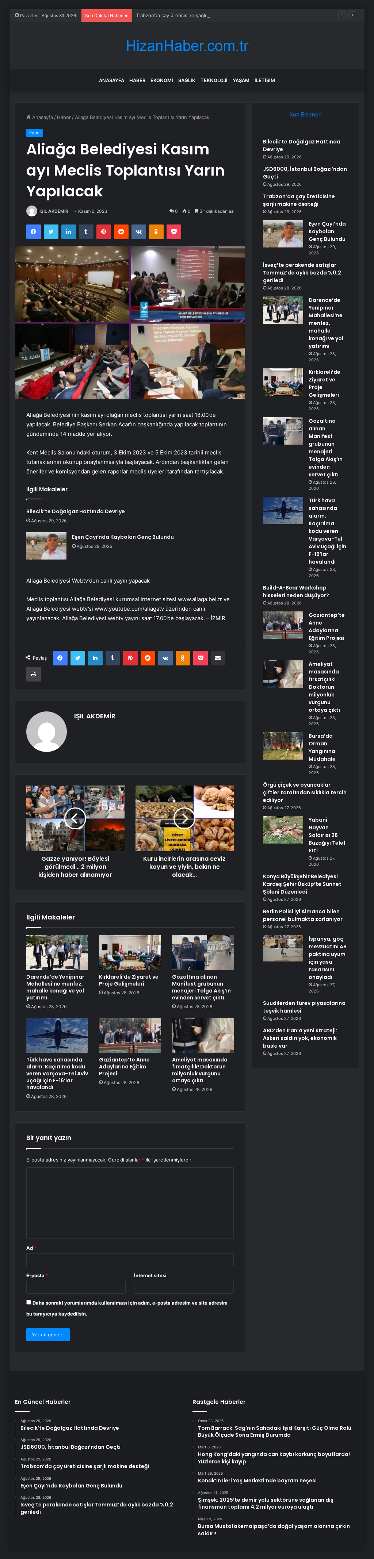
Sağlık (186, 80)
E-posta (37, 1275)
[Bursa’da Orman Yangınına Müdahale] (283, 746)
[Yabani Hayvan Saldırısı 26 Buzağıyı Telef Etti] (283, 830)
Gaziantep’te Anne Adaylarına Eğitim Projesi (124, 1066)
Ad (31, 1248)
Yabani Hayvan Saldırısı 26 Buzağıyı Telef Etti (327, 835)
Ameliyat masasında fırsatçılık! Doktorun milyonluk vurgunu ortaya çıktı (200, 1070)
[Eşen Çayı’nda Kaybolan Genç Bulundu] (46, 546)
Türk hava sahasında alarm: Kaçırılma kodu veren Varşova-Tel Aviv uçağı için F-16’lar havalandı (57, 1073)
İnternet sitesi (150, 1275)
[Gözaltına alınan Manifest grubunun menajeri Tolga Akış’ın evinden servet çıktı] (203, 952)
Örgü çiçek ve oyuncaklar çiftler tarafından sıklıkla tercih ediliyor (305, 792)
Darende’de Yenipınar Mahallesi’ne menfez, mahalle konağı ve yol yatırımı (55, 987)
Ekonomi (161, 80)
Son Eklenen (305, 114)
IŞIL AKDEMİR (53, 211)
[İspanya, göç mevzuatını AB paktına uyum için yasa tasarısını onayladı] (283, 948)
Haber (137, 80)
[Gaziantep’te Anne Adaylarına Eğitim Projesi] (130, 1035)
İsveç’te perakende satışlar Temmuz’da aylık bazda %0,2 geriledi (302, 272)
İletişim (265, 80)
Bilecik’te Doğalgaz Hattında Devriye (75, 511)
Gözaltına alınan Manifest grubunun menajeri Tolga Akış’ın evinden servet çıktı (201, 987)
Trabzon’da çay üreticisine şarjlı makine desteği (189, 15)
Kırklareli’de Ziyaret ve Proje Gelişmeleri (129, 980)
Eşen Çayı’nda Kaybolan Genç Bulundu (123, 537)
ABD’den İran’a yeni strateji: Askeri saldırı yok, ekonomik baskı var (300, 1038)
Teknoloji (214, 80)
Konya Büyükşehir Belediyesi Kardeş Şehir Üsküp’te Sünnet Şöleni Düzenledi (302, 884)
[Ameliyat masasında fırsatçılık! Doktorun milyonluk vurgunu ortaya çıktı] (203, 1035)
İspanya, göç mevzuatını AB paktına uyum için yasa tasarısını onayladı (328, 958)
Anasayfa (111, 80)
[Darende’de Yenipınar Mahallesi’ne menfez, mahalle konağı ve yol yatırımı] (57, 952)
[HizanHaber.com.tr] (187, 46)
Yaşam (241, 80)
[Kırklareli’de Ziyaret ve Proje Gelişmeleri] (130, 952)
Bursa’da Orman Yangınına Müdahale (322, 747)
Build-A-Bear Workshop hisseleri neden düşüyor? (296, 591)
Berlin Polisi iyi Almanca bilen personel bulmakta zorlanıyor (303, 915)
